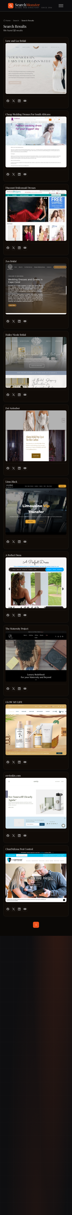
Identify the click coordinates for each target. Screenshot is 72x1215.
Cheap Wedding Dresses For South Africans (28, 114)
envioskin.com (13, 775)
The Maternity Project (17, 628)
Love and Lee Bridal (16, 40)
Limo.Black (11, 481)
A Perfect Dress (13, 555)
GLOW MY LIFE (14, 702)
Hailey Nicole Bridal (16, 334)
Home (8, 21)
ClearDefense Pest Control (19, 849)
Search (16, 21)
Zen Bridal (11, 261)
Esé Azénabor (13, 408)
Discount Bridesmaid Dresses (20, 187)
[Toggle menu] (61, 6)
